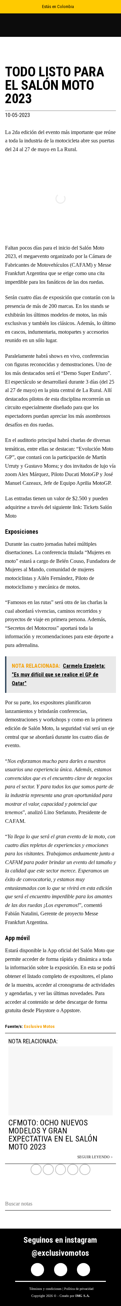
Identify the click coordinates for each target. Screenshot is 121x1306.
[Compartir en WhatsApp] (36, 1169)
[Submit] (113, 1204)
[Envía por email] (72, 1169)
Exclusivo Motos (39, 1026)
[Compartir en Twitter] (60, 1169)
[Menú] (112, 25)
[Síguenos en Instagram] (60, 1269)
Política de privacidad (78, 1289)
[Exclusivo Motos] (30, 25)
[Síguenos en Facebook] (37, 1269)
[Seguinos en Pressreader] (83, 1269)
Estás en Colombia (58, 6)
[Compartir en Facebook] (48, 1169)
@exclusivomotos (60, 1253)
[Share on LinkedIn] (84, 1169)
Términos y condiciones (45, 1289)
